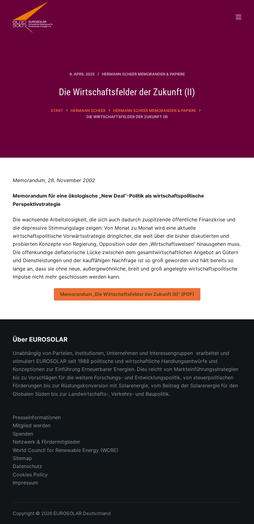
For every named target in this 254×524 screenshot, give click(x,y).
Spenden (23, 434)
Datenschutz (27, 466)
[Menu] (238, 17)
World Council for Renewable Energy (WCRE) (65, 450)
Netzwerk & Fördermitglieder (46, 442)
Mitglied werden (31, 425)
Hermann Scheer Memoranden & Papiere (143, 74)
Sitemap (22, 458)
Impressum (25, 482)
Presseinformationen (37, 417)
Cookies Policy (30, 474)
